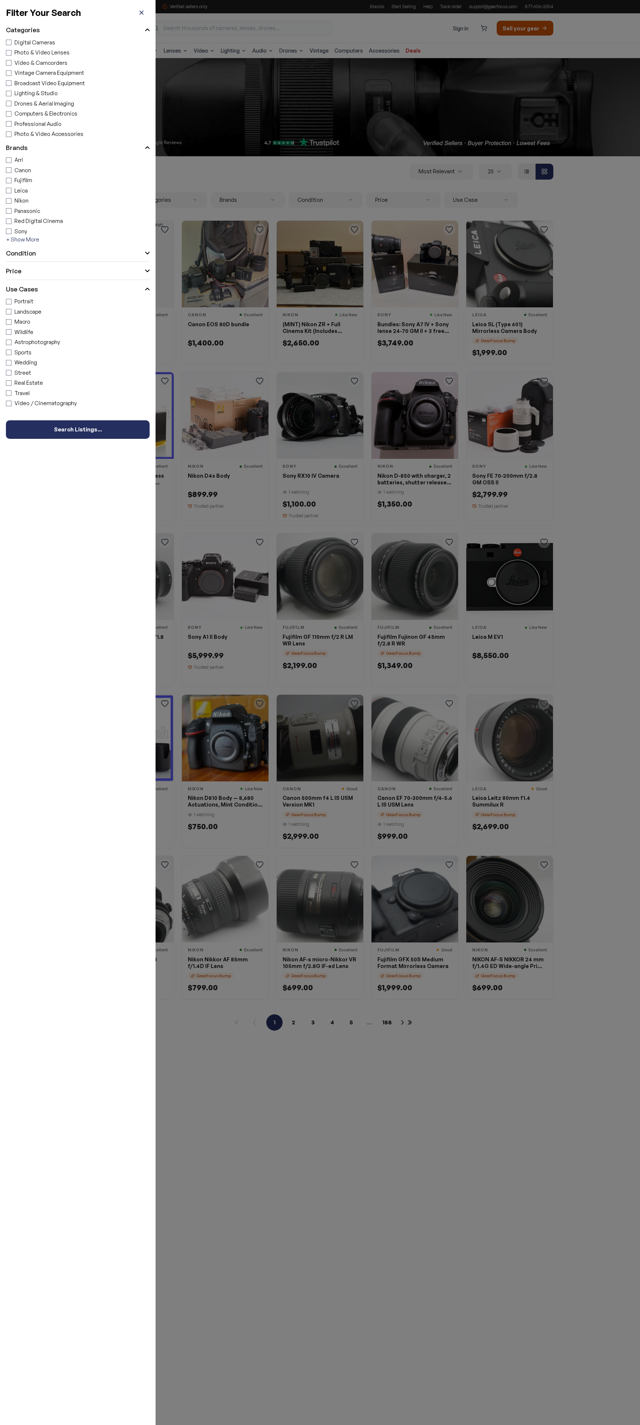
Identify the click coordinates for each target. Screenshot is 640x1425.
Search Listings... (78, 429)
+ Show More (22, 239)
